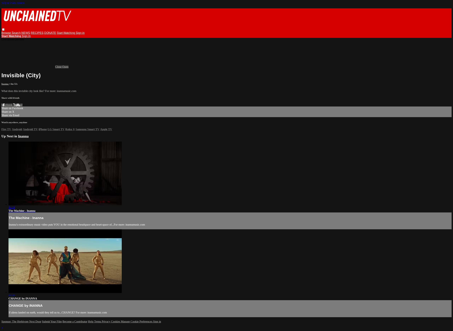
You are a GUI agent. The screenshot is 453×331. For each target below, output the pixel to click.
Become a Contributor (74, 321)
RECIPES (37, 32)
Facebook (7, 104)
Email (19, 104)
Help (91, 321)
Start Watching (66, 32)
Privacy (106, 321)
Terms (98, 321)
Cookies (116, 321)
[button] (3, 29)
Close (58, 66)
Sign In (26, 36)
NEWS (25, 32)
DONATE (50, 32)
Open (65, 66)
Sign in (80, 32)
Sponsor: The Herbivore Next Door (21, 321)
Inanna (5, 84)
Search (16, 32)
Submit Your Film (52, 321)
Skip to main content (12, 2)
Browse (6, 32)
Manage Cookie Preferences (137, 321)
